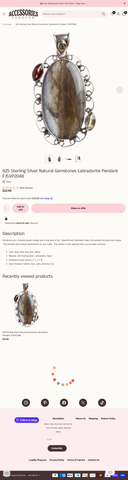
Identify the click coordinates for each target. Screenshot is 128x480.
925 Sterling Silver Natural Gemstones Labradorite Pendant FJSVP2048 (25, 334)
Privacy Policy (56, 460)
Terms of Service (76, 460)
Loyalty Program (38, 460)
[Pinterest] (45, 403)
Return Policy (108, 418)
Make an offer (78, 208)
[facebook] (64, 403)
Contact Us (93, 460)
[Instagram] (26, 403)
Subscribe (57, 448)
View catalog (4, 14)
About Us (81, 418)
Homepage (7, 24)
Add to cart (20, 208)
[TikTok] (102, 403)
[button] (120, 90)
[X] (83, 403)
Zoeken (103, 14)
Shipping (93, 418)
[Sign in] (118, 14)
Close (124, 3)
